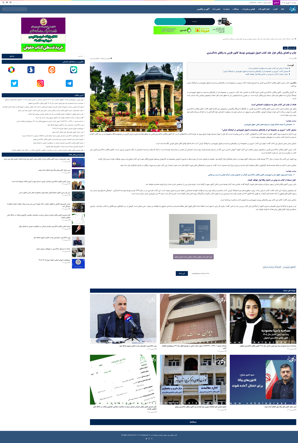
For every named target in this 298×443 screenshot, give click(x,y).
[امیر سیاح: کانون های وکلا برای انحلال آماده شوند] (263, 380)
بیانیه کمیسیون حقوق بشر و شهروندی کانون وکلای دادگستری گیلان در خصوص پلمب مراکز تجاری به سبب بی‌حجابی (250, 174)
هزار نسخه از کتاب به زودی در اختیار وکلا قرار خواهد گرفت (266, 74)
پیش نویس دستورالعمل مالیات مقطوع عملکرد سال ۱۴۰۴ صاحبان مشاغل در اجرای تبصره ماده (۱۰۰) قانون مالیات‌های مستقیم (44, 99)
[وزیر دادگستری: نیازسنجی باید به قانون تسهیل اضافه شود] (123, 319)
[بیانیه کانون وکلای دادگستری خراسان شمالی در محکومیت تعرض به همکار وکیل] (78, 230)
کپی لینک (182, 273)
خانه (282, 9)
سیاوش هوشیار (162, 435)
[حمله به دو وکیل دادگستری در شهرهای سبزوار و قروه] (78, 252)
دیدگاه (236, 9)
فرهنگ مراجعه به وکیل (271, 267)
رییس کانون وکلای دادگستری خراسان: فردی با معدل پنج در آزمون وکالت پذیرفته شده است (41, 181)
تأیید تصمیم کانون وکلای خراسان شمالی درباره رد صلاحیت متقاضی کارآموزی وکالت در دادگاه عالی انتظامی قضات (124, 408)
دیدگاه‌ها (193, 422)
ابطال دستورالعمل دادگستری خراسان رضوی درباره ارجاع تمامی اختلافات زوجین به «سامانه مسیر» (52, 135)
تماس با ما (216, 9)
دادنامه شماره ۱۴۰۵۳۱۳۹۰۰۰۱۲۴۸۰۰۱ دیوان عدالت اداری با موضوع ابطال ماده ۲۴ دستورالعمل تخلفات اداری (240, 3)
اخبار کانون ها (265, 9)
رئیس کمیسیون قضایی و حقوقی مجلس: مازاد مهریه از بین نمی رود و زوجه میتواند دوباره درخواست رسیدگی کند (38, 205)
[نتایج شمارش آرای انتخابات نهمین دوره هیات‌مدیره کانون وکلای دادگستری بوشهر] (193, 380)
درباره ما (226, 9)
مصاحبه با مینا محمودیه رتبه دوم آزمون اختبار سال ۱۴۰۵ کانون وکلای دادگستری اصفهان (268, 346)
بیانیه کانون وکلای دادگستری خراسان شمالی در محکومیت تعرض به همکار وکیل (58, 143)
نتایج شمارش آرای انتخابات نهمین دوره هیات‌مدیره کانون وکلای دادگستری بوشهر (200, 407)
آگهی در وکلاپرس (203, 9)
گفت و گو (282, 39)
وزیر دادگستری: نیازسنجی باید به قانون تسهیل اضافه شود (137, 346)
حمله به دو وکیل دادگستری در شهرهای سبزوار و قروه (53, 249)
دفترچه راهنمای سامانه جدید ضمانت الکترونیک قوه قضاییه (64, 146)
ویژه (285, 48)
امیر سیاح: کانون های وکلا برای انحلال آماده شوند (280, 407)
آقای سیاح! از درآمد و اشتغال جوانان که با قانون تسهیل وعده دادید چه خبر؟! (59, 117)
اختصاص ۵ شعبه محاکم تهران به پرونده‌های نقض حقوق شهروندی (268, 124)
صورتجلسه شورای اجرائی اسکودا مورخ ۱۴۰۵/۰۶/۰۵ (67, 128)
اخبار (276, 9)
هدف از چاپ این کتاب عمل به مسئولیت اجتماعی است (268, 68)
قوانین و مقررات (249, 9)
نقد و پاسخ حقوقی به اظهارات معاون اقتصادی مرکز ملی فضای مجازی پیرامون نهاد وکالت (55, 114)
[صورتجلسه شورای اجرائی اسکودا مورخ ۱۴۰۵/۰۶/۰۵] (78, 264)
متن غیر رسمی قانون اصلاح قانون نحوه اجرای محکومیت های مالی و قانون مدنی (44, 192)
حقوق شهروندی (288, 267)
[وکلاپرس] (292, 9)
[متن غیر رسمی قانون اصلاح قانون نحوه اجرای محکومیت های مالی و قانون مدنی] (78, 196)
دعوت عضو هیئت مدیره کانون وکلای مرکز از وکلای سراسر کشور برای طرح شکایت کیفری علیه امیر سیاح (50, 110)
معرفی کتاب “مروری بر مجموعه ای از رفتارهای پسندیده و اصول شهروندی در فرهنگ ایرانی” (255, 71)
